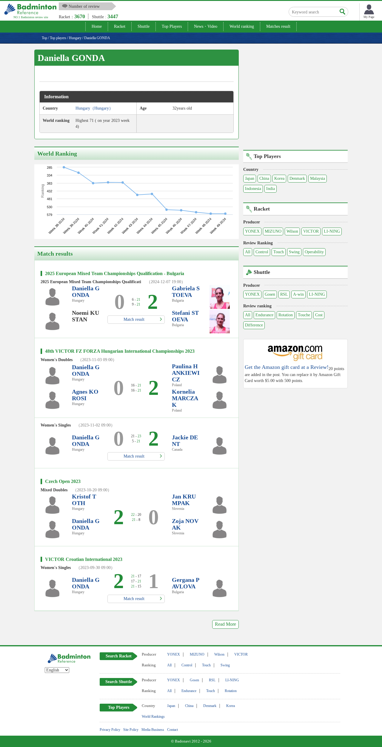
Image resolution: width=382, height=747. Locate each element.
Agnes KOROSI (85, 394)
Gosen (270, 294)
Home (97, 26)
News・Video (205, 26)
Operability (314, 252)
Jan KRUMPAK (184, 499)
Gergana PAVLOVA (185, 583)
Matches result (278, 26)
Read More (225, 624)
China (264, 178)
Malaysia (317, 178)
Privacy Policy (110, 730)
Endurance (264, 315)
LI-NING (332, 231)
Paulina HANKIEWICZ (186, 373)
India (270, 188)
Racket (119, 26)
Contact (172, 730)
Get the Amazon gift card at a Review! (287, 367)
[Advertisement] (295, 99)
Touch (278, 252)
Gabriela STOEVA (186, 291)
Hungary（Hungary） (94, 108)
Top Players (172, 26)
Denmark (297, 178)
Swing (294, 252)
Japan (249, 178)
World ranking (241, 26)
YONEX (252, 231)
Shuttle (144, 26)
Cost (319, 315)
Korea (279, 178)
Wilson (292, 231)
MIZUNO (273, 231)
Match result (134, 319)
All (247, 252)
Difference (254, 325)
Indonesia (253, 188)
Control (261, 252)
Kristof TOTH (84, 499)
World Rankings (153, 716)
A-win (298, 294)
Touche (304, 315)
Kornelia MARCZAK (185, 398)
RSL (284, 294)
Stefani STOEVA (185, 316)
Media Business (152, 730)
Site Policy (130, 730)
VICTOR (311, 231)
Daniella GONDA (86, 291)
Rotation (285, 315)
